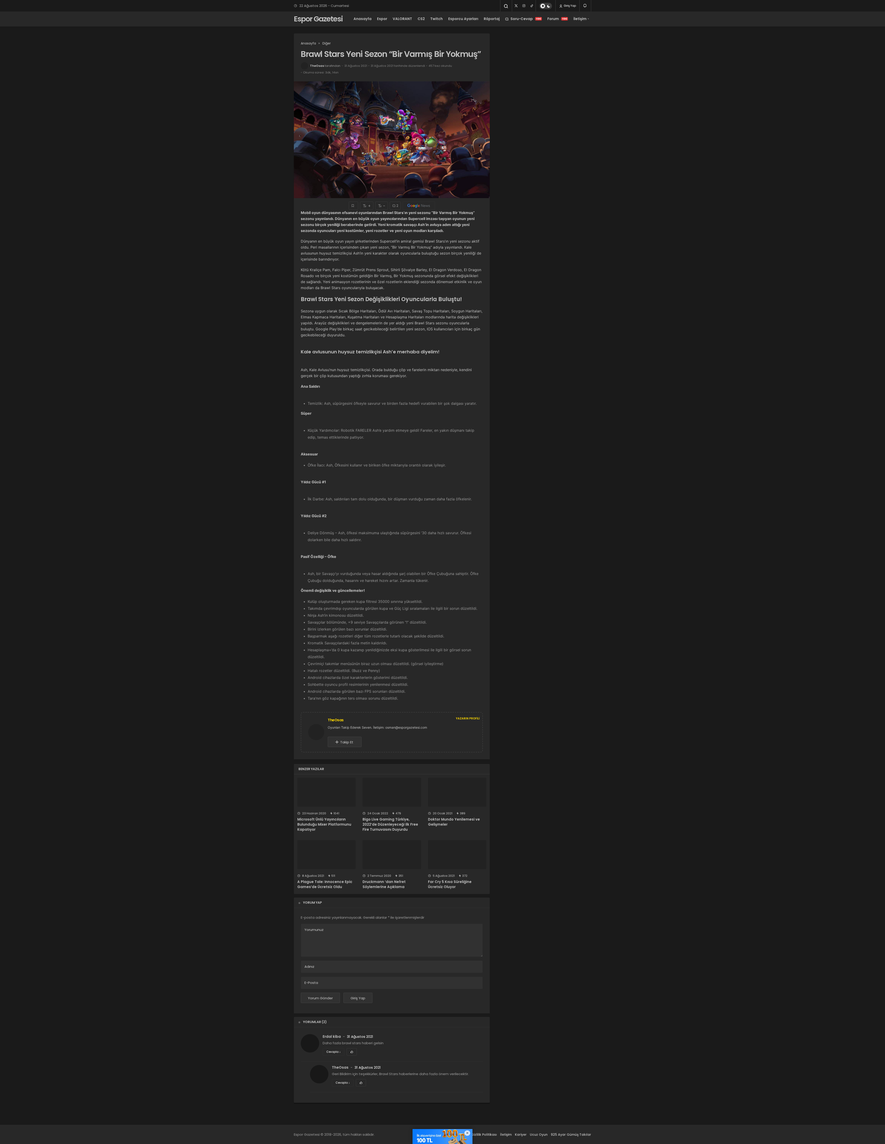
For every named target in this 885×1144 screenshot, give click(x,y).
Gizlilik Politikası (484, 1134)
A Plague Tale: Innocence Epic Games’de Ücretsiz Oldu (324, 884)
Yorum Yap (312, 902)
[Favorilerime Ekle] (353, 206)
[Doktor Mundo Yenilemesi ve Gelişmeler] (457, 792)
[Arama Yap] (506, 6)
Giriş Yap (569, 6)
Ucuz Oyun (539, 1134)
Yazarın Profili (468, 718)
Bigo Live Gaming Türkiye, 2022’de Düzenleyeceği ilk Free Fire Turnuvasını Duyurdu (390, 824)
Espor (382, 18)
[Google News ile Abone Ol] (419, 206)
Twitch (436, 18)
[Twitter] (516, 6)
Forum (557, 18)
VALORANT (402, 18)
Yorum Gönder (320, 998)
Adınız (309, 966)
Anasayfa (363, 18)
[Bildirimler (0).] (585, 6)
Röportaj (492, 18)
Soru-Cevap (525, 18)
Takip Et (346, 742)
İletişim (580, 18)
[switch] (545, 6)
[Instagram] (524, 6)
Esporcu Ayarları (463, 18)
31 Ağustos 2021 (360, 1036)
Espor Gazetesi (318, 19)
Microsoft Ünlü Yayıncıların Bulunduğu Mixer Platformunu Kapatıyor (324, 824)
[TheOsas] (318, 732)
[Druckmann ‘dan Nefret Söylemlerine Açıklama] (392, 854)
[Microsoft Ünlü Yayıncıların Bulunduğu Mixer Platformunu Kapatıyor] (326, 792)
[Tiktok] (532, 6)
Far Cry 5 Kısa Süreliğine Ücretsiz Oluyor (450, 884)
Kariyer (521, 1134)
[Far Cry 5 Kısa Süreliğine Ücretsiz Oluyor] (457, 854)
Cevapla (333, 1052)
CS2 (421, 18)
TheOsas (317, 66)
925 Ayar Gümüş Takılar (571, 1134)
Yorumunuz (314, 929)
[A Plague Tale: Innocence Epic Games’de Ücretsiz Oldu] (326, 854)
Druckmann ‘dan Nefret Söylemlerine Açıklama (384, 884)
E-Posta (311, 982)
